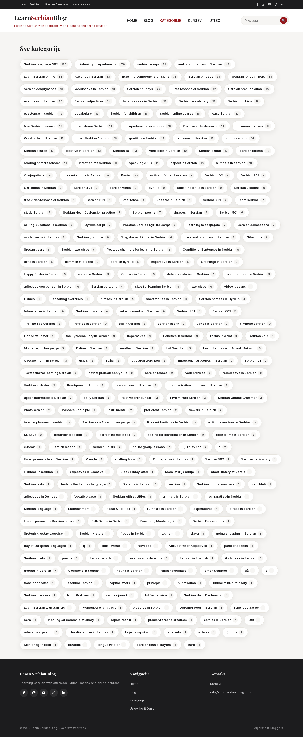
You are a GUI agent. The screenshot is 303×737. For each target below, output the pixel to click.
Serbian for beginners (252, 76)
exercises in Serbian (43, 101)
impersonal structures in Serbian (204, 360)
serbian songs (151, 64)
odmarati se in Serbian (227, 496)
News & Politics (120, 509)
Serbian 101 (125, 151)
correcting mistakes (117, 434)
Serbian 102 (216, 175)
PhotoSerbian (37, 410)
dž (249, 570)
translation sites (38, 583)
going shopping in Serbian (238, 533)
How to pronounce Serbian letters (51, 521)
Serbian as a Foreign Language (108, 422)
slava (197, 533)
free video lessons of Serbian (49, 200)
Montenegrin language (44, 348)
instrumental (119, 410)
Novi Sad (147, 546)
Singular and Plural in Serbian (146, 237)
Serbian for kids (243, 101)
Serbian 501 (231, 212)
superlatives (205, 509)
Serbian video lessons (203, 126)
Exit (253, 620)
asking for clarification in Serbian (176, 434)
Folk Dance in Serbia (109, 521)
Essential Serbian (81, 583)
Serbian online (213, 151)
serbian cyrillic (125, 262)
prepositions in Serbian (136, 385)
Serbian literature (39, 595)
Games (32, 299)
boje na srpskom (140, 632)
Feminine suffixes (175, 570)
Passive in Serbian (173, 200)
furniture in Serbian (164, 509)
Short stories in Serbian (166, 299)
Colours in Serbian (138, 274)
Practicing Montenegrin (160, 521)
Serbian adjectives (93, 101)
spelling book (128, 459)
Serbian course (38, 151)
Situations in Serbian (86, 570)
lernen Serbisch (218, 570)
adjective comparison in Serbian (51, 286)
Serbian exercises (78, 249)
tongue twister (111, 645)
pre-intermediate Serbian (248, 274)
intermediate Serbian (98, 163)
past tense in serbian (43, 113)
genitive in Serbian (146, 138)
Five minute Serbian (188, 398)
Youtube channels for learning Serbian (138, 249)
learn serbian (251, 200)
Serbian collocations (256, 225)
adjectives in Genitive (43, 496)
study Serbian (37, 212)
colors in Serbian (93, 274)
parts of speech (238, 546)
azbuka (206, 632)
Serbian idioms (254, 151)
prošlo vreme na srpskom (170, 620)
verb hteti (261, 484)
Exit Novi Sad (178, 348)
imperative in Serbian (170, 262)
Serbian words (102, 558)
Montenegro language (101, 607)
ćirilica (234, 632)
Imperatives (139, 336)
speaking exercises (70, 299)
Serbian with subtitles (132, 496)
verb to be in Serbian (168, 151)
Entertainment (81, 509)
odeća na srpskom (40, 632)
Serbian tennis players (156, 645)
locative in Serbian (83, 151)
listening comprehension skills (149, 76)
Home (132, 20)
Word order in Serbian (43, 138)
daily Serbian (96, 398)
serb (30, 620)
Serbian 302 (217, 459)
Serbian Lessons (249, 187)
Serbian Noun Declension (205, 595)
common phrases (252, 126)
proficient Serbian (160, 410)
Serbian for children (129, 113)
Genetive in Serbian (180, 336)
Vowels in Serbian (205, 410)
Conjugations (37, 175)
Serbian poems (147, 212)
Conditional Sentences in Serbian (211, 249)
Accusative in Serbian (95, 89)
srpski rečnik (123, 620)
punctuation (189, 583)
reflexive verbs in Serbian (142, 311)
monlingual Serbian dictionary (73, 620)
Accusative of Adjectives (190, 546)
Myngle (93, 459)
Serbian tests (36, 484)
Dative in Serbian (91, 348)
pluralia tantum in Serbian (91, 632)
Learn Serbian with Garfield (47, 607)
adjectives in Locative (89, 472)
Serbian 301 (98, 200)
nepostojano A (119, 595)
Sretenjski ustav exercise (45, 533)
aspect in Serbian (187, 163)
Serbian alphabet (39, 385)
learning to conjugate (206, 225)
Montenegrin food (40, 645)
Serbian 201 (252, 175)
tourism (170, 533)
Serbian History (94, 533)
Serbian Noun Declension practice (91, 212)
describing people (70, 434)
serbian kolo (261, 336)
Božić (112, 360)
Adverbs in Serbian (150, 607)
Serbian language (40, 509)
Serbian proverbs (92, 311)
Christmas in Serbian (42, 187)
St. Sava (33, 434)
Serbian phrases (204, 76)
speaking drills (143, 163)
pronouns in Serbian (194, 138)
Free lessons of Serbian (194, 89)
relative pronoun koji (139, 398)
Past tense (133, 200)
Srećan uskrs (36, 249)
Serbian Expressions (211, 521)
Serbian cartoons (107, 286)
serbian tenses (159, 373)
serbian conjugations (43, 89)
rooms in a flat (223, 336)
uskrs (86, 360)
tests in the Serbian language (85, 484)
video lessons (237, 286)
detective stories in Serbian (190, 274)
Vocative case (87, 496)
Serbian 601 (224, 311)
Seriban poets (37, 558)
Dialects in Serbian (139, 484)
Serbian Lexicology (258, 459)
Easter (129, 175)
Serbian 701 (214, 200)
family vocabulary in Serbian (90, 336)
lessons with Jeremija (148, 558)
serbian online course (180, 113)
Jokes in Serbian (212, 323)
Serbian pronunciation (248, 89)
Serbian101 (255, 360)
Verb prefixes (197, 373)
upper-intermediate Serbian (47, 398)
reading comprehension (45, 163)
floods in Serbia (134, 533)
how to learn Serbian (93, 126)
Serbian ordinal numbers (218, 484)
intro (194, 645)
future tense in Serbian (44, 311)
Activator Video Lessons (171, 175)
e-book (32, 447)
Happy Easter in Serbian (45, 274)
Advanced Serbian (92, 76)
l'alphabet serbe (248, 607)
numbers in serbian (234, 163)
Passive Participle (78, 410)
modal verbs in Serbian (44, 237)
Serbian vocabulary (197, 101)
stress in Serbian (245, 509)
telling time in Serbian (235, 434)
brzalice (76, 645)
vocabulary (86, 113)
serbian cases (240, 138)
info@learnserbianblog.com (230, 692)
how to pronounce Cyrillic (111, 373)
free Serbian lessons (43, 126)
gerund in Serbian (40, 570)
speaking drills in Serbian (199, 187)
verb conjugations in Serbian (203, 64)
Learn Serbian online (43, 76)
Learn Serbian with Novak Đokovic (232, 348)
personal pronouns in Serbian (209, 237)
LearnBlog (60, 20)
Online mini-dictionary (232, 583)
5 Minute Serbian (255, 323)
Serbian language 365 (45, 64)
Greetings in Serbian (219, 262)
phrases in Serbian (190, 212)
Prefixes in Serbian (89, 323)
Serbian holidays (143, 89)
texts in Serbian (38, 262)
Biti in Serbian (132, 323)
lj (86, 546)
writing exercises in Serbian (232, 422)
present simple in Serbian (86, 175)
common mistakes (81, 262)
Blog (148, 20)
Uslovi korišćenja (142, 708)
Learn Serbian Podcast (96, 138)
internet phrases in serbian (47, 422)
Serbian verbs (123, 187)
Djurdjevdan (194, 447)
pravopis (156, 583)
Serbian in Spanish (196, 558)
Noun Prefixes (80, 595)
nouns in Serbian (132, 570)
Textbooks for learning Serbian (50, 373)
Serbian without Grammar (240, 398)
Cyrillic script (98, 225)
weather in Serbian (136, 348)
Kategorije (170, 20)
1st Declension (158, 595)
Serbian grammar (93, 237)
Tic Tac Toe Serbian (42, 323)
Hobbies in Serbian (41, 472)
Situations (257, 237)
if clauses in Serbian (243, 558)
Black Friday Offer (136, 472)
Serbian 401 (85, 187)
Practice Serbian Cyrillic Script (149, 225)
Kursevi (195, 20)
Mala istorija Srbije (182, 472)
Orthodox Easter (38, 336)
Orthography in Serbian (173, 459)
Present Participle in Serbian (171, 422)
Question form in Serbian (45, 360)
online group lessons (151, 447)
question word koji (148, 360)
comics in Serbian (220, 620)
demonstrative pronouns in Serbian (198, 385)
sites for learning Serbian (157, 286)
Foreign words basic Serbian (48, 459)
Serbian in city (170, 323)
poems (69, 558)
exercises (201, 286)
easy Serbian (225, 113)
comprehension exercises (148, 126)
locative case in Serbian (144, 101)
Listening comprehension (102, 64)
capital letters (122, 583)
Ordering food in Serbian (200, 607)
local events (113, 546)
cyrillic (157, 187)
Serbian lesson (66, 447)
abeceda (177, 632)
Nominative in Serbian (242, 373)
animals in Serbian (179, 496)
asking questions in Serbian (48, 225)
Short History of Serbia (230, 472)
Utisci (215, 20)
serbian (176, 484)
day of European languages (47, 546)
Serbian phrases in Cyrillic (222, 299)
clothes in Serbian (117, 299)
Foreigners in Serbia (85, 385)
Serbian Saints (106, 447)
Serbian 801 (188, 311)
